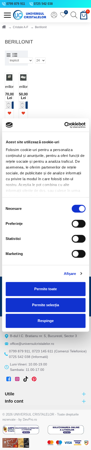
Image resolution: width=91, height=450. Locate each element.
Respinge (46, 321)
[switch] (78, 224)
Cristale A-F (20, 27)
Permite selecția (45, 305)
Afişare (70, 274)
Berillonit (9, 87)
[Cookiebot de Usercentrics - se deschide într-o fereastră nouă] (64, 125)
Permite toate (45, 289)
